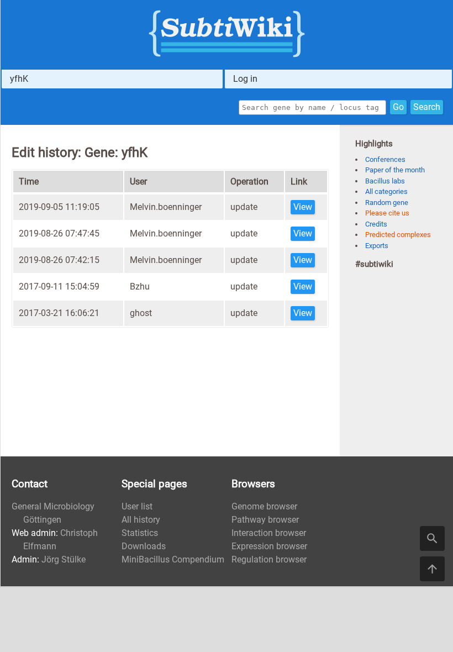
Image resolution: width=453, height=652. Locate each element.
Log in (245, 78)
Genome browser (264, 506)
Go (398, 107)
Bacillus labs (385, 181)
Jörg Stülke (63, 559)
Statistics (140, 533)
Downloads (144, 546)
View (302, 207)
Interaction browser (268, 533)
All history (141, 519)
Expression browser (269, 546)
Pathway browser (265, 519)
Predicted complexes (398, 234)
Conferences (385, 159)
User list (137, 506)
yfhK (19, 78)
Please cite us (387, 213)
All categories (386, 191)
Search (426, 107)
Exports (376, 245)
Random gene (386, 202)
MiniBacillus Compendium (173, 559)
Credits (376, 224)
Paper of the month (395, 170)
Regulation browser (269, 559)
